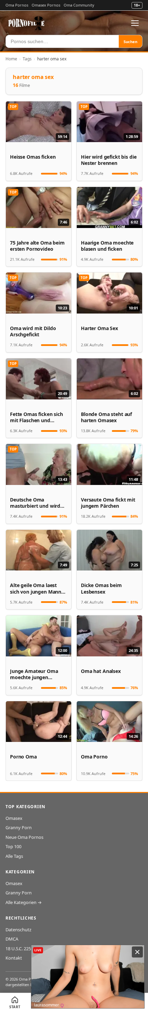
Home (11, 59)
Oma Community (79, 5)
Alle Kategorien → (24, 902)
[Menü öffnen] (134, 23)
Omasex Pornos (46, 5)
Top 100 (13, 846)
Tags (27, 59)
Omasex (14, 818)
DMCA (12, 939)
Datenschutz (18, 929)
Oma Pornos (17, 5)
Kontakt (14, 958)
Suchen (130, 41)
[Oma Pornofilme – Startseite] (26, 23)
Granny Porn (19, 827)
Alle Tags (14, 856)
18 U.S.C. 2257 (19, 948)
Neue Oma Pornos (24, 837)
